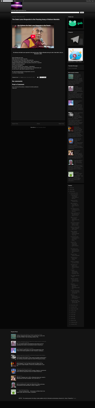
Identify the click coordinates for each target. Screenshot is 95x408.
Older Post (61, 123)
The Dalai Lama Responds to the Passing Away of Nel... (75, 250)
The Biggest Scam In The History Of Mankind (75, 210)
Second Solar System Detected (75, 255)
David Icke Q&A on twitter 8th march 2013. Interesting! (78, 161)
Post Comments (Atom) (41, 127)
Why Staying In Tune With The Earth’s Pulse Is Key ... (75, 205)
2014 (71, 189)
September (73, 308)
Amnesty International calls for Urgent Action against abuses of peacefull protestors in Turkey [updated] (75, 89)
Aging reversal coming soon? (74, 201)
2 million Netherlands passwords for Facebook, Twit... (75, 272)
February (73, 322)
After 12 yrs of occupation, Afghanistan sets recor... (75, 219)
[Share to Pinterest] (45, 77)
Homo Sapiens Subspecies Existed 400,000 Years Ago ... (75, 233)
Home (38, 123)
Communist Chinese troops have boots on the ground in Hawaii (78, 128)
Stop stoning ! (77, 150)
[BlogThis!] (41, 77)
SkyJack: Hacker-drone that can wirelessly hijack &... (75, 280)
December (73, 193)
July (72, 312)
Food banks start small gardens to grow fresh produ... (75, 238)
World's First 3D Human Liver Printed (77, 140)
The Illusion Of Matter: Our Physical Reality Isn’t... (75, 266)
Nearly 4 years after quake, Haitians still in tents (75, 228)
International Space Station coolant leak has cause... (75, 224)
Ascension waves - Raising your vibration (78, 102)
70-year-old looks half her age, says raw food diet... (75, 301)
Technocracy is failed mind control (74, 258)
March (72, 320)
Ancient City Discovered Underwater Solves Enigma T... (74, 244)
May (72, 316)
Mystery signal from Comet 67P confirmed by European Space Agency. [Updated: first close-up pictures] (75, 115)
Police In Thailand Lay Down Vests (75, 262)
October (73, 307)
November (73, 305)
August (72, 310)
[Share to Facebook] (44, 77)
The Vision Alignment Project (78, 173)
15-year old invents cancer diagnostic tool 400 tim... (75, 292)
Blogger (74, 398)
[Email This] (40, 77)
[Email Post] (38, 77)
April (72, 318)
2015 (71, 187)
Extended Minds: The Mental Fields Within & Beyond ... (74, 196)
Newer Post (15, 123)
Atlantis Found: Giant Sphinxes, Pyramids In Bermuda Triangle (78, 76)
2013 (71, 191)
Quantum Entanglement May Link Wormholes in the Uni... (75, 286)
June (72, 314)
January (73, 324)
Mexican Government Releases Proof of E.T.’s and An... (75, 296)
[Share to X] (43, 77)
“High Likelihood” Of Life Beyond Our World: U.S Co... (75, 214)
